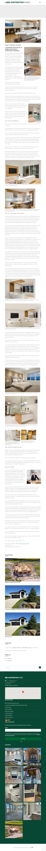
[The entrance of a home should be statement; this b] (32, 775)
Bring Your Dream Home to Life (12, 582)
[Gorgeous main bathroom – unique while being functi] (32, 811)
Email (6, 727)
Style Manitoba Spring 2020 (22, 543)
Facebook (9, 660)
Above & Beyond (8, 715)
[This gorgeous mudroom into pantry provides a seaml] (32, 793)
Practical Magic (8, 709)
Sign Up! (23, 738)
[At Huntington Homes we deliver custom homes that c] (14, 829)
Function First (8, 636)
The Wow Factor (8, 713)
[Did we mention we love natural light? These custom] (14, 811)
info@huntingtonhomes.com (11, 685)
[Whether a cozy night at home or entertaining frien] (14, 775)
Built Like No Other (9, 711)
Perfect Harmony (9, 717)
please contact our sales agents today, (22, 647)
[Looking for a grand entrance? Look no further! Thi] (32, 756)
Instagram (9, 658)
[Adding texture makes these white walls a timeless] (14, 756)
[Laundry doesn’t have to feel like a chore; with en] (14, 793)
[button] (23, 692)
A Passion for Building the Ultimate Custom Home (17, 609)
